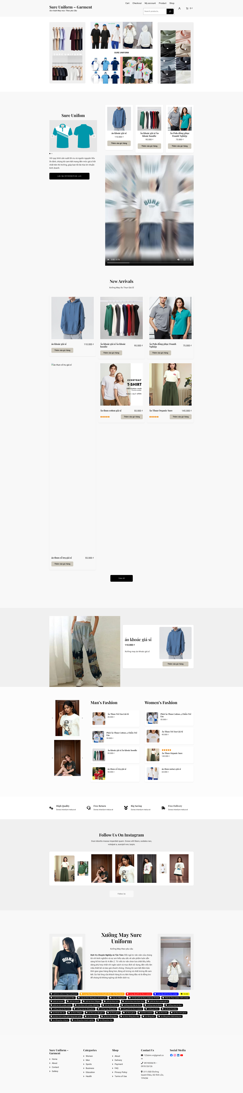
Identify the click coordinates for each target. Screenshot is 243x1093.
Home (54, 1059)
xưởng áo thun (153, 1009)
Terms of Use (121, 1076)
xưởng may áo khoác (154, 1005)
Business (90, 1068)
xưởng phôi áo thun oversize (132, 1009)
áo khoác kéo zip (59, 1013)
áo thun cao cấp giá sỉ (96, 1013)
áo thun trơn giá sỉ (180, 1013)
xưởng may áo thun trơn (61, 1009)
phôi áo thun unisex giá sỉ (159, 1001)
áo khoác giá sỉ (119, 133)
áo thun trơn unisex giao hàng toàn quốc (67, 1016)
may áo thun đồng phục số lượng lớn (93, 998)
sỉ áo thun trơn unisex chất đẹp (88, 1005)
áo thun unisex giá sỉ (171, 769)
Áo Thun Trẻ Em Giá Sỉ (118, 714)
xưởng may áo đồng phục (85, 1009)
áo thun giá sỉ (130, 1013)
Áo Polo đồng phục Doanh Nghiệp (179, 134)
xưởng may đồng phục (108, 1009)
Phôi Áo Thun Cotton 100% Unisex (177, 998)
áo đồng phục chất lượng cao (171, 1016)
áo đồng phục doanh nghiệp (84, 1020)
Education (90, 1072)
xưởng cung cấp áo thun (132, 1005)
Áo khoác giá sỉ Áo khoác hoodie (149, 134)
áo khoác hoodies (171, 1009)
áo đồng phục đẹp (106, 1020)
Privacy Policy (121, 1072)
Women (89, 1056)
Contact (55, 1067)
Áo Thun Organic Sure (161, 410)
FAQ (116, 1068)
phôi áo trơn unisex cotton (62, 1005)
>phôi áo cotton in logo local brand (65, 994)
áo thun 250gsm (76, 1013)
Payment (119, 1064)
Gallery (55, 1071)
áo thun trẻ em (92, 1016)
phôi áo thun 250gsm (93, 1001)
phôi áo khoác (74, 1001)
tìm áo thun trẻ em (111, 1005)
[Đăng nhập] (179, 8)
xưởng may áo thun (175, 1005)
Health (89, 1076)
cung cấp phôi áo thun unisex (167, 994)
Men (88, 1060)
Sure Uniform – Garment (70, 6)
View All (121, 578)
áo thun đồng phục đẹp (131, 1016)
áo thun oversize (147, 1013)
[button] (94, 136)
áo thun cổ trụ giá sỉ (61, 557)
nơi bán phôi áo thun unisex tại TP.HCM (145, 998)
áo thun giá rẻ (114, 1013)
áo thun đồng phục (110, 1016)
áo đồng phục (150, 1016)
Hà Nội (186, 994)
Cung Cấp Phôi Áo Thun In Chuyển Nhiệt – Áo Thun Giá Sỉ (103, 994)
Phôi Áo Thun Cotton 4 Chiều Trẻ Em (121, 733)
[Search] (170, 11)
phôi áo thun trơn (113, 1001)
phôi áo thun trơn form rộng (134, 1001)
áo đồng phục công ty (60, 1020)
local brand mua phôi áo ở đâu (63, 998)
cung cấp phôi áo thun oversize (140, 994)
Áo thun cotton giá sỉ (110, 410)
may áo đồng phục (119, 998)
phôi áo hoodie (58, 1001)
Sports (89, 1064)
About (54, 1063)
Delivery (118, 1060)
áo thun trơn (163, 1013)
